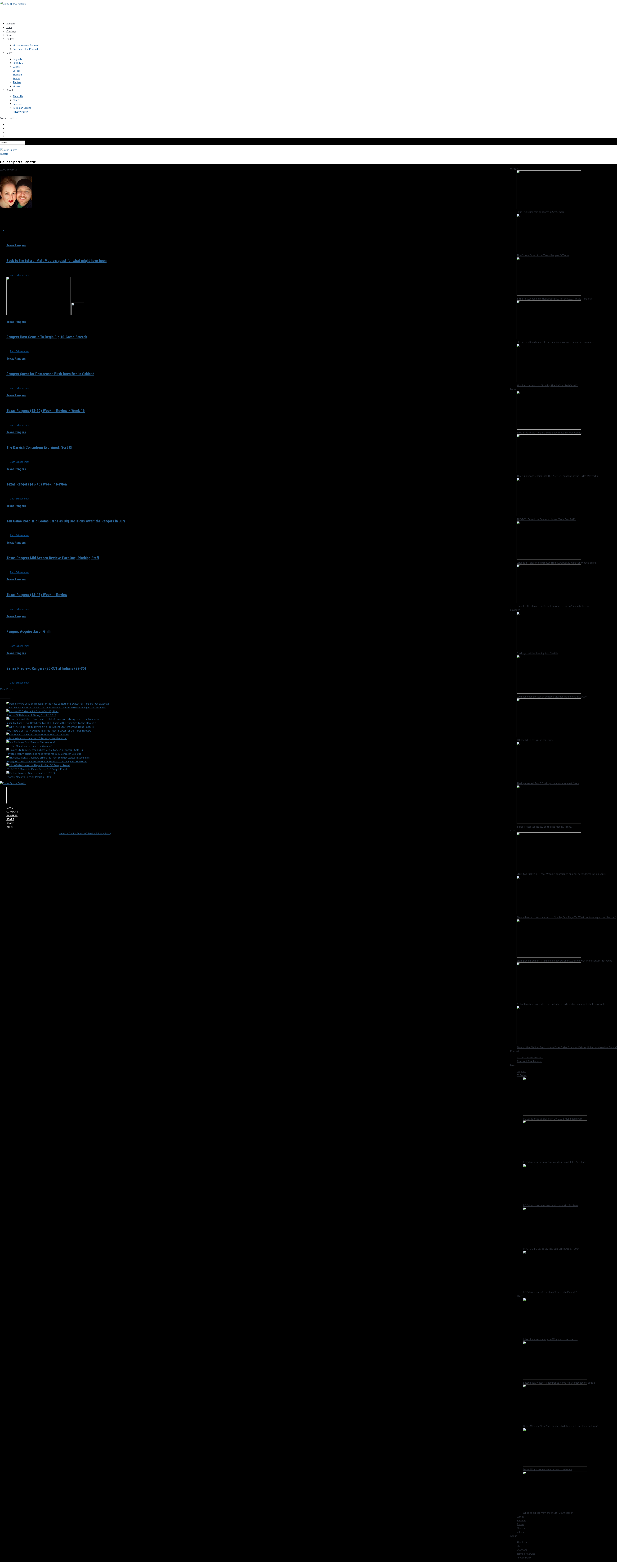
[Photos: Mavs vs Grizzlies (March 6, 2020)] (30, 773)
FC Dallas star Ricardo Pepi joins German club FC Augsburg (554, 1162)
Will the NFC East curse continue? (535, 740)
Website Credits (68, 833)
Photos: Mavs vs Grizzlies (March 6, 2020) (29, 777)
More (9, 53)
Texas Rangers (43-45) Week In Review (36, 594)
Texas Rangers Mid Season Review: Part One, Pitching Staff (52, 558)
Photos (17, 82)
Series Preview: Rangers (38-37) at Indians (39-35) (46, 668)
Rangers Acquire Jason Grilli (28, 631)
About (9, 90)
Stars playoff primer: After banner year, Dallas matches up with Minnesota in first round (564, 960)
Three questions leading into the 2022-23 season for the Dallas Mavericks (557, 476)
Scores (16, 78)
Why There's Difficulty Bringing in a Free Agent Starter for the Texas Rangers (48, 730)
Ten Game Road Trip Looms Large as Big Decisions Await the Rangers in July (65, 521)
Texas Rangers (16, 245)
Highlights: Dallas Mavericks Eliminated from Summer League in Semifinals (46, 761)
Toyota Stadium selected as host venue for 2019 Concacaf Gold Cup (43, 754)
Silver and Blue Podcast (25, 49)
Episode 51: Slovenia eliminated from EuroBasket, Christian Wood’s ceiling (557, 563)
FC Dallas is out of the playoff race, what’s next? (550, 1292)
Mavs (9, 27)
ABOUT (10, 827)
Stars (9, 35)
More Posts (6, 689)
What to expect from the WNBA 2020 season (548, 1513)
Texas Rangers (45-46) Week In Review (36, 484)
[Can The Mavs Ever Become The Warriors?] (30, 742)
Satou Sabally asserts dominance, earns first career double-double (559, 1383)
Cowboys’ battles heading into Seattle (537, 653)
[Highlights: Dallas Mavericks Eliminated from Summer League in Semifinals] (48, 757)
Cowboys (11, 31)
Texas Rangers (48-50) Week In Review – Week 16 (45, 410)
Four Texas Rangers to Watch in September (540, 212)
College (17, 71)
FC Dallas (18, 63)
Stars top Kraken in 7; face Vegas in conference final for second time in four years (561, 874)
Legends (17, 59)
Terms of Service (22, 108)
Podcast (11, 39)
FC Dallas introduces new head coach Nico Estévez (550, 1205)
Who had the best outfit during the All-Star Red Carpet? (547, 385)
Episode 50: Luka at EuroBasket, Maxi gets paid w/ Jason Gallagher (553, 606)
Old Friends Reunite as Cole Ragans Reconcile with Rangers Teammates (556, 342)
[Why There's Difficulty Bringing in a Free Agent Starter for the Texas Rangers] (50, 727)
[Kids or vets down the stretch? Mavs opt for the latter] (37, 734)
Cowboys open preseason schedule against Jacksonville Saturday (552, 696)
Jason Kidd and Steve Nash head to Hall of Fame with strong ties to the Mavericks (51, 723)
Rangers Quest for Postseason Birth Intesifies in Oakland (50, 374)
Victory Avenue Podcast (26, 45)
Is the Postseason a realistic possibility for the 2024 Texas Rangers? (554, 298)
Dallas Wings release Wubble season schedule (547, 1469)
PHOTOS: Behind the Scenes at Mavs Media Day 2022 (546, 519)
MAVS (9, 808)
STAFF (10, 823)
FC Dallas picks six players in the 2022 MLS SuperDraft (552, 1119)
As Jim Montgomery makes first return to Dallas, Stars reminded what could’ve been (562, 1004)
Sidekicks (17, 74)
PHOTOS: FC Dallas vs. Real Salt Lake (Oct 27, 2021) (551, 1249)
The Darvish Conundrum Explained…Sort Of (39, 447)
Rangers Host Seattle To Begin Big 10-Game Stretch (46, 337)
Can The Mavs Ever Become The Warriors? (29, 746)
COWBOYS (12, 811)
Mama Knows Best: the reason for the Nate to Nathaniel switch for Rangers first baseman (56, 707)
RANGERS (12, 815)
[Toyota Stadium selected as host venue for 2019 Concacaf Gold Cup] (45, 750)
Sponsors (18, 104)
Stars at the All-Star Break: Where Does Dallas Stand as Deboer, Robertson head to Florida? (567, 1047)
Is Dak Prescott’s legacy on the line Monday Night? (544, 827)
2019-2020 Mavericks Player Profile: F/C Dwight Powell (36, 769)
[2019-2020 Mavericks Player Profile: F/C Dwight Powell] (38, 765)
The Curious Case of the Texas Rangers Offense (543, 255)
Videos (16, 86)
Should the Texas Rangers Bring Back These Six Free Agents (549, 432)
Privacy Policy (20, 112)
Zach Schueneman (19, 275)
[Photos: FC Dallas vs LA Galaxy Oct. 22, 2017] (32, 711)
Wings (16, 67)
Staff (16, 100)
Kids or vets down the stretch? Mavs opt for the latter (36, 738)
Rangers (10, 23)
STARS (10, 819)
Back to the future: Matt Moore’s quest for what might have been (56, 260)
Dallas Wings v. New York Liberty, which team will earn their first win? (560, 1426)
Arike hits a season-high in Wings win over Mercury (550, 1339)
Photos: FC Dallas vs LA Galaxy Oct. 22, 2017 (31, 715)
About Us (18, 96)
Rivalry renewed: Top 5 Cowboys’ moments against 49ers (548, 783)
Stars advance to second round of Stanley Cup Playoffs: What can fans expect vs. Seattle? (566, 917)
